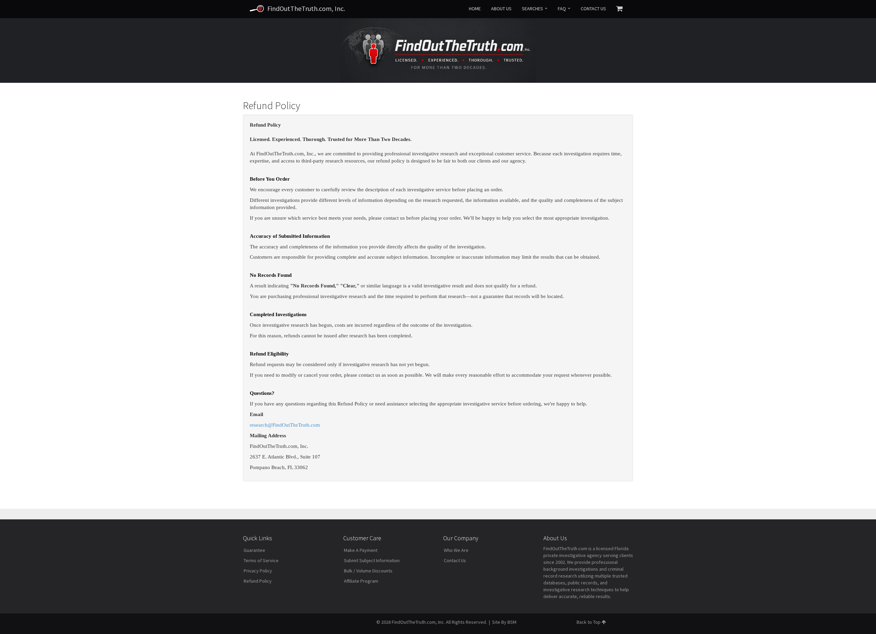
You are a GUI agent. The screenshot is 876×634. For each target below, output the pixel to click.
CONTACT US (593, 8)
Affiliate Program (361, 581)
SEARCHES (533, 8)
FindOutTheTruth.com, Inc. (306, 8)
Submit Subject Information (372, 560)
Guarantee (254, 550)
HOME (475, 8)
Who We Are (456, 550)
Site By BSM (504, 622)
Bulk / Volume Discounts (368, 571)
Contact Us (455, 560)
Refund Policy (258, 581)
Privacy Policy (258, 571)
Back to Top (589, 622)
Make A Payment (360, 550)
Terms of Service (261, 560)
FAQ (562, 8)
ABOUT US (501, 8)
